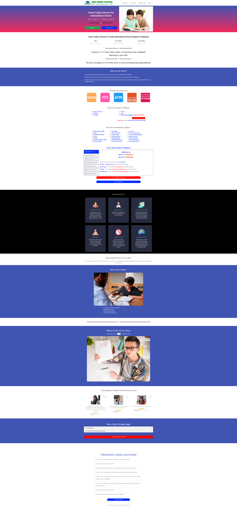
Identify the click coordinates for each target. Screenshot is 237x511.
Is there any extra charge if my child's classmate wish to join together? (116, 468)
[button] (92, 27)
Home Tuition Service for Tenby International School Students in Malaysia (118, 37)
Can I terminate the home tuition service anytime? (111, 494)
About (150, 2)
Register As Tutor (142, 2)
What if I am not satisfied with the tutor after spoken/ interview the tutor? (117, 472)
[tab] (118, 427)
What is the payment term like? (105, 490)
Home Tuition (125, 2)
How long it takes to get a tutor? (105, 463)
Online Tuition (133, 2)
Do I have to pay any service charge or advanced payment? (113, 459)
